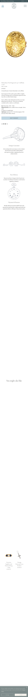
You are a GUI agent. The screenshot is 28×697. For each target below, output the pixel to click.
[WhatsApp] (2, 124)
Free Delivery (14, 175)
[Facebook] (4, 124)
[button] (2, 5)
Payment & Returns (14, 202)
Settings (7, 694)
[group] (14, 561)
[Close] (26, 688)
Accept (20, 694)
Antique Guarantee (14, 146)
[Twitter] (7, 124)
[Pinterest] (5, 124)
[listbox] (23, 1)
